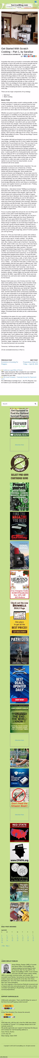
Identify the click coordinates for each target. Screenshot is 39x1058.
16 (2, 939)
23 (2, 940)
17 (7, 939)
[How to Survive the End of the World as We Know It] (19, 718)
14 (28, 937)
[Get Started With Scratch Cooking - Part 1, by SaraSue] (19, 28)
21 (28, 939)
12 (17, 937)
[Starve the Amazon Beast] (19, 797)
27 (22, 940)
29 (33, 940)
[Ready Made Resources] (19, 496)
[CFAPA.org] (19, 852)
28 (28, 940)
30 (2, 942)
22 (33, 939)
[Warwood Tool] (19, 911)
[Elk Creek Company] (19, 467)
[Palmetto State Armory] (19, 684)
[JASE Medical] (19, 892)
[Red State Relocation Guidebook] (19, 832)
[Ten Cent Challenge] (19, 872)
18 (12, 939)
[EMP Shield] (19, 777)
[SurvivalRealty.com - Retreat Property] (19, 422)
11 (12, 937)
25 (12, 940)
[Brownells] (19, 617)
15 (33, 937)
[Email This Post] (23, 56)
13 (22, 937)
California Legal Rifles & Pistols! (12, 370)
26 (17, 940)
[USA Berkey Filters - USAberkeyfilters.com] (19, 758)
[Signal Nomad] (19, 555)
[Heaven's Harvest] (19, 584)
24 (7, 940)
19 (17, 939)
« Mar (3, 946)
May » (8, 946)
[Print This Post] (21, 56)
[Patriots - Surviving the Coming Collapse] (19, 650)
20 (22, 939)
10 (7, 937)
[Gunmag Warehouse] (19, 526)
